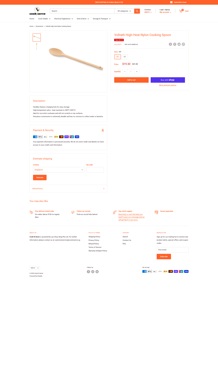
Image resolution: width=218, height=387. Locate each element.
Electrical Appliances (62, 19)
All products (39, 26)
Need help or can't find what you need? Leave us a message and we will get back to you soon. (131, 217)
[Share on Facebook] (170, 44)
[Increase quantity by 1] (136, 71)
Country (36, 165)
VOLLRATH (117, 44)
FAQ (124, 244)
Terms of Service (95, 247)
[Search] (137, 11)
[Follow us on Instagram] (92, 271)
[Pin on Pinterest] (174, 44)
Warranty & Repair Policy (98, 251)
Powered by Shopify (36, 276)
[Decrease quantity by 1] (124, 71)
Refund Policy (37, 189)
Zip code (89, 165)
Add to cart (131, 80)
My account (165, 12)
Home (32, 19)
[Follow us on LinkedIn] (97, 271)
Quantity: (117, 72)
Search (125, 237)
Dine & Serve (81, 19)
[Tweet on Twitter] (179, 44)
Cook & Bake (43, 19)
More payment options (167, 85)
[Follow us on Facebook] (88, 271)
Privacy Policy (94, 240)
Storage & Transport (100, 19)
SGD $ (33, 268)
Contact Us (127, 240)
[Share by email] (183, 44)
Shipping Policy (94, 237)
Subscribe (164, 257)
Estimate (39, 177)
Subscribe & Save (180, 2)
